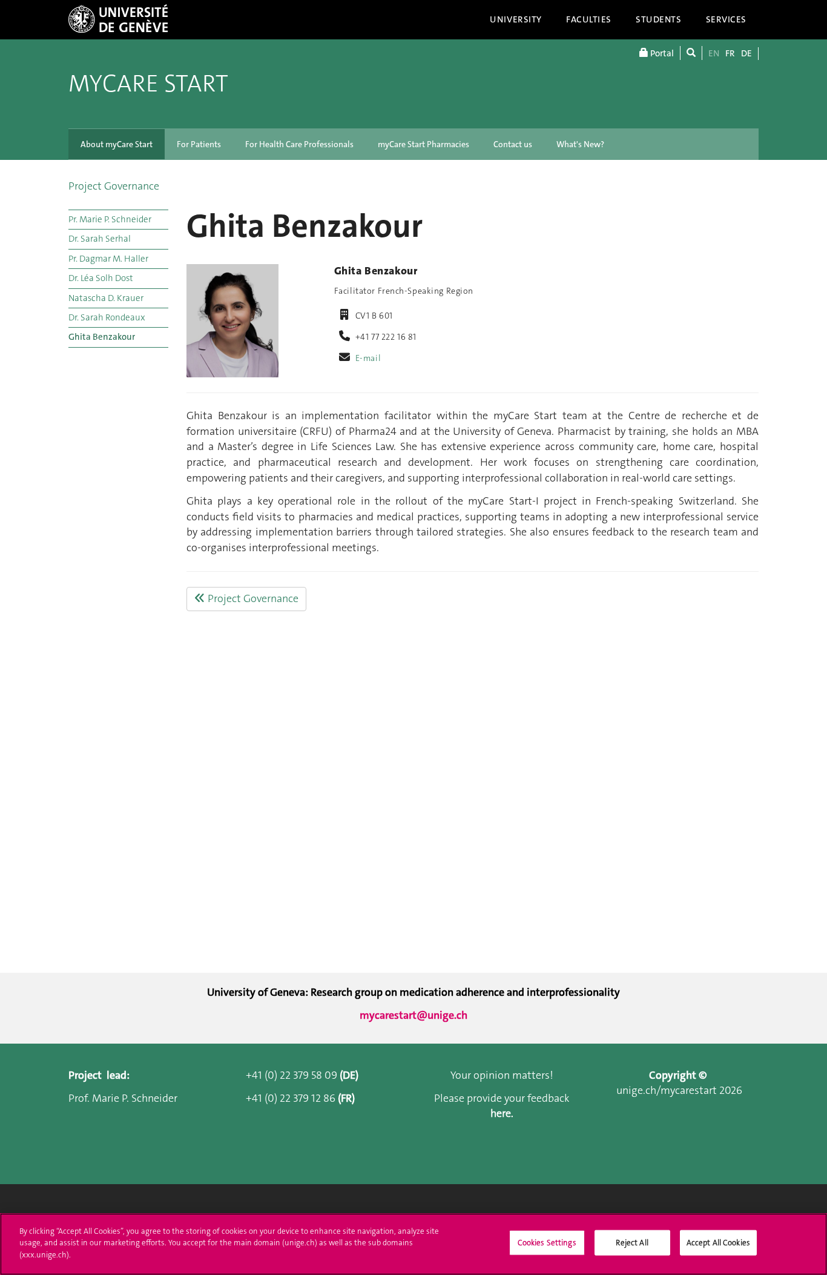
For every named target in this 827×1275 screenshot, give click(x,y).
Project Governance (113, 186)
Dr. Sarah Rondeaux (106, 317)
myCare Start (148, 83)
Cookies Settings (547, 1242)
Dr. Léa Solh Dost (100, 278)
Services (726, 19)
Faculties (588, 19)
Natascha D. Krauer (105, 298)
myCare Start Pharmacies (423, 144)
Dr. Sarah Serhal (99, 239)
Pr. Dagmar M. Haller (108, 259)
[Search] (691, 53)
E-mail (368, 358)
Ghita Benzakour (101, 337)
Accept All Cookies (718, 1242)
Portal (661, 53)
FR (730, 53)
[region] (413, 1244)
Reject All (632, 1242)
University (516, 19)
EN (713, 53)
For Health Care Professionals (299, 144)
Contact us (512, 144)
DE (746, 53)
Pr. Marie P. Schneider (109, 219)
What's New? (580, 144)
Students (659, 19)
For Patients (199, 144)
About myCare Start (117, 144)
